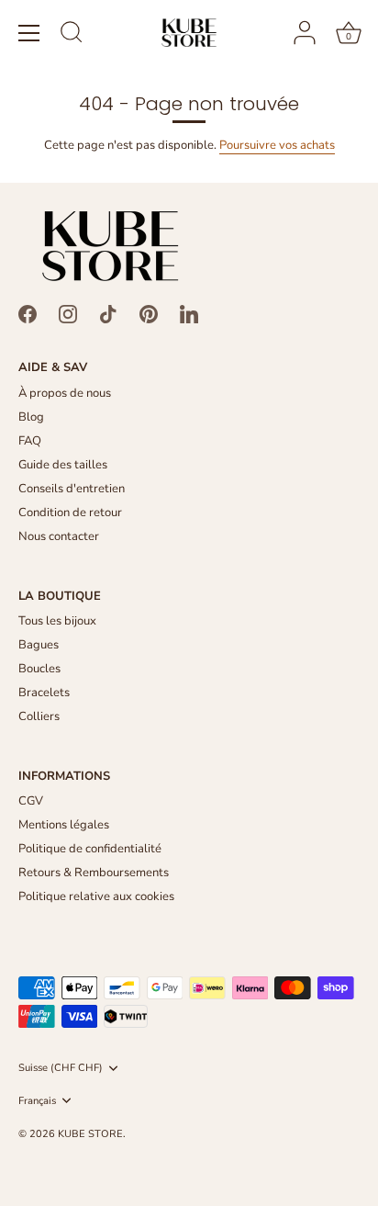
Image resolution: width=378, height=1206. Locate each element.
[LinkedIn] (189, 313)
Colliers (39, 716)
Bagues (38, 645)
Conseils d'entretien (71, 488)
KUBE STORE (90, 1134)
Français (37, 1101)
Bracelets (44, 692)
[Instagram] (68, 313)
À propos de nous (64, 393)
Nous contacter (58, 536)
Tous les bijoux (57, 621)
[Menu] (29, 33)
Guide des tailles (62, 464)
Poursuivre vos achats (277, 145)
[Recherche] (71, 35)
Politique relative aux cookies (96, 896)
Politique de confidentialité (89, 848)
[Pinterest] (148, 313)
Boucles (39, 668)
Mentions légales (63, 825)
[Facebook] (27, 313)
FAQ (29, 441)
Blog (31, 417)
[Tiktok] (108, 313)
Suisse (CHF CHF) (60, 1068)
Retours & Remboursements (93, 872)
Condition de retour (70, 512)
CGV (30, 801)
